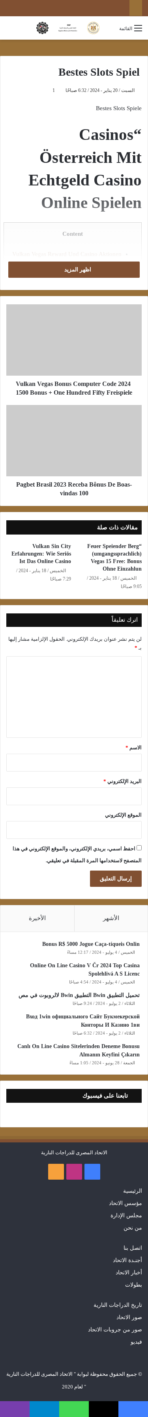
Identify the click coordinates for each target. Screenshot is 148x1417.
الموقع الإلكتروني (123, 815)
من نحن (133, 1228)
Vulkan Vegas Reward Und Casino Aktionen (67, 254)
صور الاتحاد (129, 1317)
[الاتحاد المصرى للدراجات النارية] (67, 28)
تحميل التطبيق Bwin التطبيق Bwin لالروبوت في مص (79, 995)
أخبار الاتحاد (129, 1273)
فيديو (136, 1342)
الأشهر (111, 918)
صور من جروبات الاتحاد (115, 1330)
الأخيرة (37, 918)
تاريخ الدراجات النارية (118, 1305)
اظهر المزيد (77, 270)
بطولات (133, 1285)
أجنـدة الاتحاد (127, 1260)
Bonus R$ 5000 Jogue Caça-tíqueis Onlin (91, 944)
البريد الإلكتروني (122, 781)
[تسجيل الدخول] (109, 31)
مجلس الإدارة (126, 1215)
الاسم (134, 748)
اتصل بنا (133, 1248)
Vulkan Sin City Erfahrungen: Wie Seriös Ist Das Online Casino (41, 553)
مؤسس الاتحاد (125, 1203)
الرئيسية (132, 1191)
